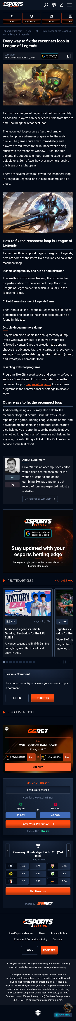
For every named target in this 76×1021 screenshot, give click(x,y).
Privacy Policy (59, 933)
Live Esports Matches (21, 933)
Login (17, 698)
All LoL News (65, 580)
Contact (57, 939)
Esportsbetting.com (12, 31)
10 (34, 662)
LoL (36, 31)
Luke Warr (10, 54)
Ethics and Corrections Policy (30, 939)
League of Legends (38, 384)
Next (69, 662)
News (28, 31)
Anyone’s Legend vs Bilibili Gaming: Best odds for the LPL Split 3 (25, 633)
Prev (60, 662)
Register (43, 698)
